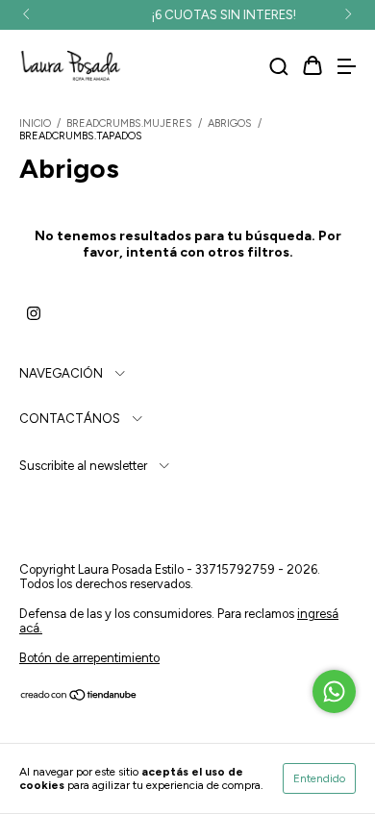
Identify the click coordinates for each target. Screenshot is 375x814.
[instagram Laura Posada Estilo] (33, 313)
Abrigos (230, 123)
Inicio (35, 123)
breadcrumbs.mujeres (129, 123)
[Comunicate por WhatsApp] (334, 691)
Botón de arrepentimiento (89, 658)
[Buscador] (278, 67)
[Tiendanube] (79, 697)
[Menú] (346, 67)
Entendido (319, 778)
